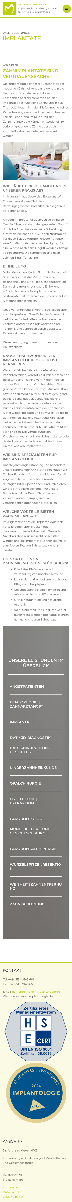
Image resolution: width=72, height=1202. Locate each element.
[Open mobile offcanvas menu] (66, 8)
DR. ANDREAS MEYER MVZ (33, 4)
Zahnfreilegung (27, 904)
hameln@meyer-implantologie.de (36, 991)
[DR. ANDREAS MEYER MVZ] (9, 8)
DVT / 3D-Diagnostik (30, 738)
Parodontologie (28, 819)
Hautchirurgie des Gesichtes (30, 750)
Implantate (22, 722)
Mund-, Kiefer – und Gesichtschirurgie (30, 831)
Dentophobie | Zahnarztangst (26, 704)
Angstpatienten (27, 686)
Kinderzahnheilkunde (33, 768)
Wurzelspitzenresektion (35, 866)
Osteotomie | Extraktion (23, 801)
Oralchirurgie (25, 783)
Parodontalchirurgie (33, 849)
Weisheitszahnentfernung (36, 886)
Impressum (11, 1187)
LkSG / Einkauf (13, 1197)
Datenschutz (12, 1192)
